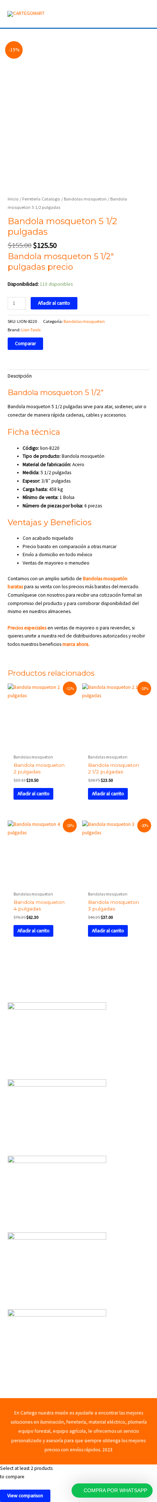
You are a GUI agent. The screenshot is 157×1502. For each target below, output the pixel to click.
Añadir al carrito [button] (34, 794)
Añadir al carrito (54, 303)
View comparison (25, 1496)
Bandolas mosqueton (85, 199)
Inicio (13, 199)
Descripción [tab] (20, 376)
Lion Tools (31, 329)
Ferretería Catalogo (41, 199)
